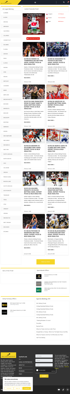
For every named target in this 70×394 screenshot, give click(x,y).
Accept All (26, 388)
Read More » (27, 77)
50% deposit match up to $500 (17, 303)
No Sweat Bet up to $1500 (50, 274)
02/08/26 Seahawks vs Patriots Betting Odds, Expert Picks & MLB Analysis (56, 61)
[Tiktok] (63, 389)
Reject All (18, 388)
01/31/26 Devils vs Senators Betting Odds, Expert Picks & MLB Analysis (56, 191)
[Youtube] (59, 389)
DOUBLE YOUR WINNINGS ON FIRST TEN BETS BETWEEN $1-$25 (55, 282)
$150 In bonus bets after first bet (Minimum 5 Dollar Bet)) (55, 288)
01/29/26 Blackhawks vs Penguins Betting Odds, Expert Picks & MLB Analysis (56, 233)
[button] (35, 2)
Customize (9, 388)
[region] (18, 384)
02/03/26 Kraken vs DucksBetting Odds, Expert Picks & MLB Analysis (32, 148)
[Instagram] (67, 389)
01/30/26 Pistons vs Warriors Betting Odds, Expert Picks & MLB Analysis (32, 233)
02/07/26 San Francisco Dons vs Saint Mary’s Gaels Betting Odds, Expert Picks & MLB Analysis (33, 105)
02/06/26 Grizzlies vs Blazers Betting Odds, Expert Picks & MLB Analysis (57, 104)
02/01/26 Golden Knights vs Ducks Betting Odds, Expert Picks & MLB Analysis (33, 191)
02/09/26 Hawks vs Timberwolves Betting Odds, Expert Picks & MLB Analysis (33, 61)
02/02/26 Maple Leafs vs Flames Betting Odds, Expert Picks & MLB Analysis (57, 148)
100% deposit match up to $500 (18, 310)
